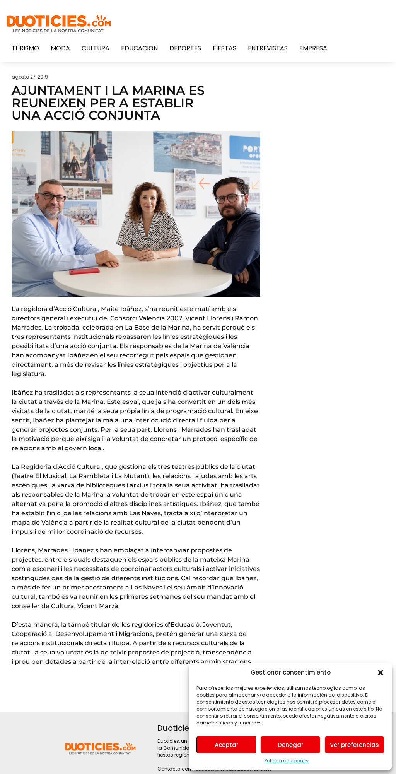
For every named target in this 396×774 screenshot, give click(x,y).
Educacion (139, 48)
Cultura (95, 48)
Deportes (185, 48)
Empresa (313, 48)
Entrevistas (268, 48)
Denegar (291, 745)
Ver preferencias (354, 745)
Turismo (25, 48)
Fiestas (224, 48)
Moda (60, 48)
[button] (380, 673)
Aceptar (227, 745)
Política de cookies (287, 760)
